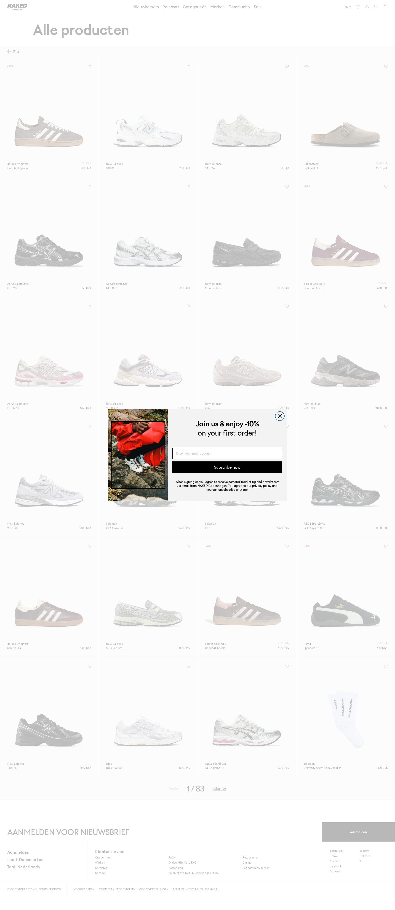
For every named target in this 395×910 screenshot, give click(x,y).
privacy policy (261, 486)
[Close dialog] (279, 416)
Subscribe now (227, 467)
